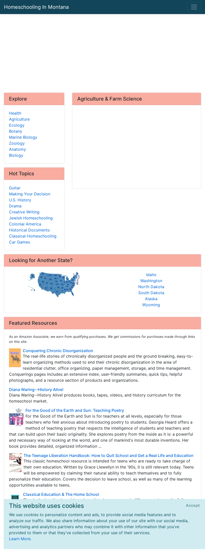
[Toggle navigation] (194, 7)
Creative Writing (24, 211)
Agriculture (19, 119)
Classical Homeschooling (32, 236)
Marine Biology (23, 137)
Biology (16, 155)
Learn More (19, 538)
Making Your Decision (29, 193)
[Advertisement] (102, 53)
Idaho (151, 274)
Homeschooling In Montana (36, 7)
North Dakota (151, 286)
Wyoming (151, 304)
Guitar (14, 187)
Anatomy (17, 149)
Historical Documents (29, 229)
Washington (151, 280)
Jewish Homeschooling (31, 217)
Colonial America (25, 223)
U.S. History (20, 199)
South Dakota (151, 292)
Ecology (16, 125)
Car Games (19, 242)
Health (15, 113)
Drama (15, 205)
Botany (15, 131)
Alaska (151, 298)
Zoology (17, 143)
